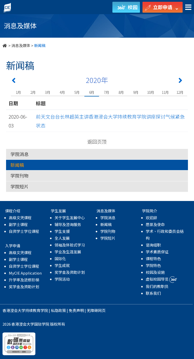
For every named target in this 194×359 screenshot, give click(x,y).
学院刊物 (19, 175)
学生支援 (62, 231)
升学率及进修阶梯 (24, 279)
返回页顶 (97, 141)
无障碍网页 (96, 310)
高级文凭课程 (20, 217)
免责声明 (76, 310)
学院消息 (19, 154)
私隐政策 (58, 310)
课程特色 (153, 258)
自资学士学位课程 (24, 231)
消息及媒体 (20, 45)
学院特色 (153, 265)
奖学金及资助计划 (24, 286)
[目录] (188, 7)
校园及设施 (155, 272)
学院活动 (62, 279)
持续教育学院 (36, 310)
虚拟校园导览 (157, 279)
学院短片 (19, 186)
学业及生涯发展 (68, 251)
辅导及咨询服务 (68, 224)
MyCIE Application (25, 273)
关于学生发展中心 (70, 217)
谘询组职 (153, 245)
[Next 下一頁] (180, 81)
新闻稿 (17, 165)
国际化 (60, 258)
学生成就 (62, 265)
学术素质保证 (157, 251)
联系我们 (153, 293)
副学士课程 (18, 224)
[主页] (5, 45)
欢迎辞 (151, 217)
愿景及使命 (155, 224)
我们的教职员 (157, 286)
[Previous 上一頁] (14, 81)
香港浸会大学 (14, 310)
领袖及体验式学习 (70, 245)
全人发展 (62, 238)
